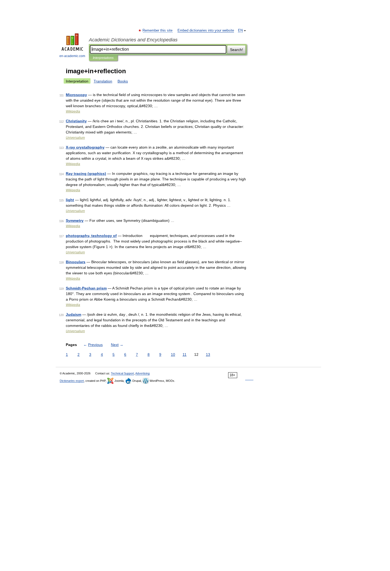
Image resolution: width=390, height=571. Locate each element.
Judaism (73, 314)
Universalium (75, 138)
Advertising (142, 373)
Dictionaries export (72, 380)
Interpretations (103, 58)
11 (185, 354)
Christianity (76, 121)
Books (123, 81)
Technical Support (122, 373)
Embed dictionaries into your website (205, 30)
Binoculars (75, 262)
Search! (236, 49)
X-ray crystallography (85, 147)
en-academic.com (72, 56)
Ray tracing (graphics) (86, 173)
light (70, 200)
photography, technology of (91, 235)
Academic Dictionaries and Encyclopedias (133, 39)
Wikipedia (73, 111)
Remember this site (157, 30)
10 (173, 354)
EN (240, 30)
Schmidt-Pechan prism (86, 288)
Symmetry (75, 220)
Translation (103, 81)
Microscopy (76, 95)
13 (208, 354)
